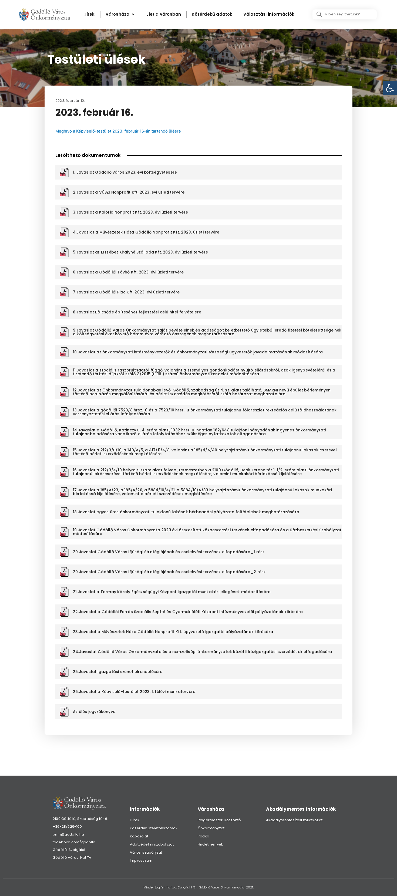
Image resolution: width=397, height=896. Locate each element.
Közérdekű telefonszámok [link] (154, 828)
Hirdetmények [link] (210, 844)
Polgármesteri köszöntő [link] (219, 820)
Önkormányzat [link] (211, 828)
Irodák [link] (203, 836)
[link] (390, 88)
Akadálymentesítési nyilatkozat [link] (294, 820)
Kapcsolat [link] (139, 836)
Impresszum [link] (141, 860)
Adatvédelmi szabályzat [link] (152, 844)
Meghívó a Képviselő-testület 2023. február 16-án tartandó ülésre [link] (118, 131)
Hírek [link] (134, 820)
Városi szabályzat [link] (146, 852)
